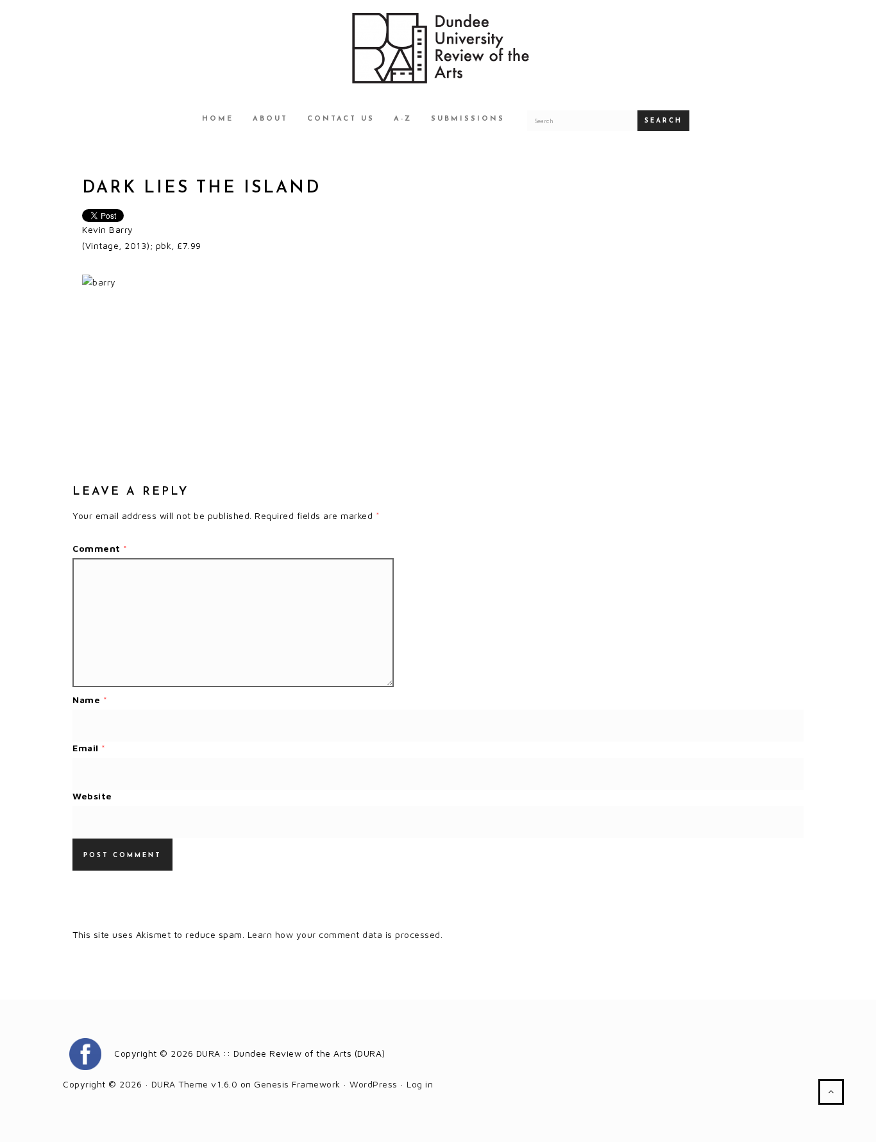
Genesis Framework (297, 1083)
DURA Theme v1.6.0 (194, 1083)
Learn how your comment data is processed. (345, 934)
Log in (420, 1083)
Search (663, 120)
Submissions (468, 119)
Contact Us (341, 119)
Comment (100, 548)
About (270, 119)
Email (89, 747)
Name (89, 699)
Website (92, 795)
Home (217, 119)
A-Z (403, 119)
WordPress (374, 1083)
